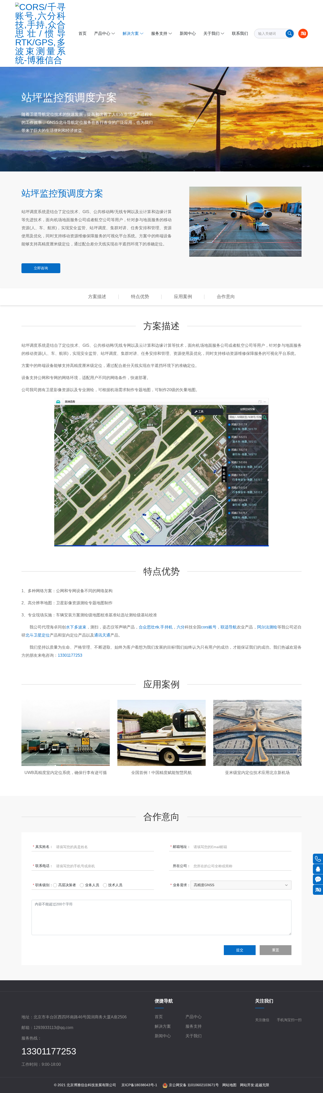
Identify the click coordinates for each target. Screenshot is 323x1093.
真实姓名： (44, 847)
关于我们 (193, 1036)
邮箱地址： (182, 847)
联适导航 (229, 627)
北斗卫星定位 (37, 635)
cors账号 (209, 627)
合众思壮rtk (149, 627)
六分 (181, 627)
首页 (159, 1017)
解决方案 (163, 1026)
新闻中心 (163, 1036)
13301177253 (70, 655)
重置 (275, 950)
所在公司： (182, 866)
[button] (241, 885)
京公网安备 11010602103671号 (194, 1085)
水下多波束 (76, 627)
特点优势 (140, 296)
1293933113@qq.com (53, 1027)
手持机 (166, 627)
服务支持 (193, 1026)
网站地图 (229, 1085)
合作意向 (226, 296)
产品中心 (193, 1017)
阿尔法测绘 (267, 627)
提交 (239, 950)
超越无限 (262, 1085)
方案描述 (97, 296)
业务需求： (182, 885)
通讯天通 (102, 635)
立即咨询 (41, 268)
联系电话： (44, 866)
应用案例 (183, 296)
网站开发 (247, 1085)
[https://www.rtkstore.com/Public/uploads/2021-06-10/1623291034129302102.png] (41, 33)
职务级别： (44, 885)
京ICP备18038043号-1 (139, 1085)
